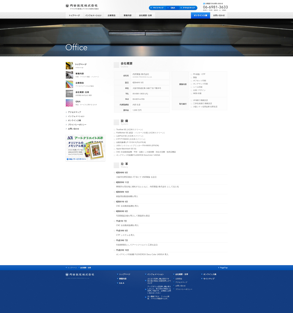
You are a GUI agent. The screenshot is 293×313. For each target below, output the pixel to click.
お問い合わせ (73, 128)
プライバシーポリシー (77, 124)
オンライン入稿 (74, 120)
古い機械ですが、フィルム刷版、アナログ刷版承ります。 (158, 297)
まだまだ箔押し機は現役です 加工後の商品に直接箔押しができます (159, 280)
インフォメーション (76, 116)
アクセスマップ (74, 112)
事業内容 (123, 278)
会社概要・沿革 (85, 268)
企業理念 (178, 278)
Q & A (121, 283)
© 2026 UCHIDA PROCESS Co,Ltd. (78, 278)
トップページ (72, 268)
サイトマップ (208, 278)
